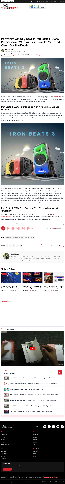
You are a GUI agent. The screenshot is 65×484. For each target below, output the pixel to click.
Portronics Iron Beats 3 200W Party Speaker (23, 237)
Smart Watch (36, 442)
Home (2, 11)
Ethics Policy (46, 1)
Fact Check (4, 453)
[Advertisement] (32, 25)
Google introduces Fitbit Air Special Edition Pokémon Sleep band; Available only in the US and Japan (11, 287)
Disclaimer (39, 1)
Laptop (35, 437)
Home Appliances (5, 444)
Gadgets (7, 11)
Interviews (4, 434)
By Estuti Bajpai (9, 49)
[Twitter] (49, 426)
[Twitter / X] (10, 245)
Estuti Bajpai (15, 254)
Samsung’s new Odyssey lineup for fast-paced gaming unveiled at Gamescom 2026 (32, 287)
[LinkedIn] (14, 245)
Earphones (36, 434)
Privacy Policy (54, 1)
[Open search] (58, 6)
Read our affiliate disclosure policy (51, 477)
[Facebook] (7, 245)
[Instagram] (53, 426)
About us (33, 1)
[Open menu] (62, 6)
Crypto (3, 456)
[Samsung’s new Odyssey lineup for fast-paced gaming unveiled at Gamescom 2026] (32, 277)
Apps (2, 442)
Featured (3, 458)
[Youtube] (57, 426)
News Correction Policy (6, 482)
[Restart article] (47, 228)
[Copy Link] (21, 245)
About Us (35, 451)
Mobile (35, 439)
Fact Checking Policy (18, 482)
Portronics (8, 237)
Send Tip (6, 469)
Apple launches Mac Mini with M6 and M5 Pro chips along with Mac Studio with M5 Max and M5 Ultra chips (53, 287)
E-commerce (4, 439)
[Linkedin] (62, 426)
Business (3, 451)
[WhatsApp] (17, 245)
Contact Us (61, 1)
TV (34, 444)
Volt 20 (57, 97)
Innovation (4, 437)
